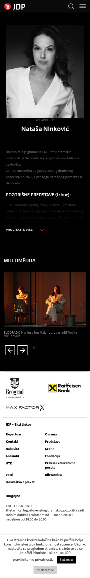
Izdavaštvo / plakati (21, 482)
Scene (49, 448)
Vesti (9, 474)
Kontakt (12, 441)
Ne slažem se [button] (45, 570)
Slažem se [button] (66, 559)
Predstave (52, 441)
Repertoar (14, 434)
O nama (51, 434)
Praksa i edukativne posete (60, 465)
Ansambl (12, 456)
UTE (9, 463)
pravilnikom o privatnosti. (33, 559)
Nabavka (12, 448)
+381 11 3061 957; (19, 505)
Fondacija (52, 456)
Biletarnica (53, 474)
